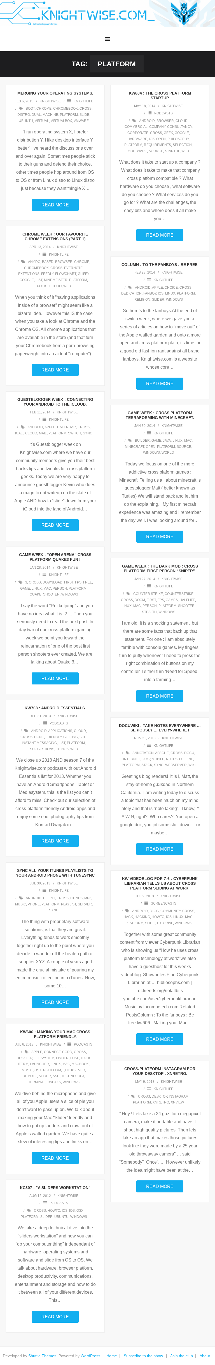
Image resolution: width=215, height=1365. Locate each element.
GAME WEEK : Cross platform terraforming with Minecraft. (160, 415)
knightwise (50, 101)
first (68, 582)
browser (165, 121)
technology (72, 1076)
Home (111, 1356)
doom (140, 600)
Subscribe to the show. (144, 1356)
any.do (34, 262)
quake (35, 594)
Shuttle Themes (42, 1356)
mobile (158, 759)
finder (62, 1058)
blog (154, 911)
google (182, 133)
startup (172, 151)
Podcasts (163, 113)
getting (70, 737)
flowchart (65, 274)
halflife (187, 600)
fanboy (149, 293)
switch (74, 433)
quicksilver (74, 1070)
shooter (51, 594)
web (185, 151)
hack (128, 917)
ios (152, 139)
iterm (23, 1064)
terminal (36, 1082)
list (39, 280)
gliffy (83, 274)
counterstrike (179, 594)
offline (186, 759)
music (20, 904)
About (205, 1356)
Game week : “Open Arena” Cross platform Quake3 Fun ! (55, 557)
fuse (74, 1058)
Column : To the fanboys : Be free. (159, 264)
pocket (43, 286)
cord (67, 1052)
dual (36, 115)
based (47, 262)
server (85, 904)
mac (188, 441)
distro (23, 115)
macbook (80, 1064)
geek (168, 133)
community (170, 911)
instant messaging (39, 743)
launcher (39, 1064)
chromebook (65, 108)
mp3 (87, 898)
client (49, 898)
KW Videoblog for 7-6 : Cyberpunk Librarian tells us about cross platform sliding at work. (160, 883)
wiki (191, 765)
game (156, 441)
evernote (73, 268)
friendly (54, 737)
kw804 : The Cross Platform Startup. (160, 95)
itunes (76, 898)
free (87, 582)
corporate (137, 133)
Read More (55, 205)
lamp (145, 759)
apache (162, 753)
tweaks (54, 1082)
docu (189, 753)
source (156, 151)
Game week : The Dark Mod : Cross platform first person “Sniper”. (160, 568)
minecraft (134, 447)
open (161, 139)
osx (37, 1070)
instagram (178, 1096)
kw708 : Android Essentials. (55, 708)
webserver (176, 765)
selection (182, 145)
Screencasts (163, 903)
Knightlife (83, 101)
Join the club (181, 1356)
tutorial (164, 923)
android (147, 121)
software (137, 151)
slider (158, 300)
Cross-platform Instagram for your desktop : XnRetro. (159, 1071)
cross (86, 108)
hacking (142, 917)
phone (34, 904)
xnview (177, 1102)
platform (69, 115)
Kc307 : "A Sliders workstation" (55, 1187)
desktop (24, 1058)
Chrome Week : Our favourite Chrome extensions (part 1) (55, 236)
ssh (56, 1076)
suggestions (42, 749)
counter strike (148, 594)
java (167, 441)
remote (30, 1076)
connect (52, 1052)
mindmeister (55, 280)
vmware (81, 121)
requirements (157, 145)
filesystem (44, 1058)
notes (171, 759)
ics (64, 1211)
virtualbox (61, 121)
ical (19, 433)
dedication (131, 293)
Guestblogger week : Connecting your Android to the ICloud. (55, 401)
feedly (47, 274)
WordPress (90, 1356)
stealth (149, 612)
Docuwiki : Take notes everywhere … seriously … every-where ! (160, 728)
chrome (44, 108)
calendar (66, 427)
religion (142, 300)
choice (171, 288)
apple (157, 288)
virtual (42, 121)
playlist (68, 904)
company (157, 127)
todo (57, 286)
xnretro (161, 1102)
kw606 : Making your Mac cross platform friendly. (55, 1034)
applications (60, 731)
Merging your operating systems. (55, 93)
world (168, 453)
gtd (83, 737)
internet (131, 759)
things (62, 749)
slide (84, 115)
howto (158, 917)
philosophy (178, 139)
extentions (28, 274)
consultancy (179, 127)
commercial (136, 127)
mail (43, 433)
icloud (30, 433)
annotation (143, 753)
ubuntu (26, 121)
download (52, 582)
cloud (182, 121)
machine (50, 115)
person (60, 588)
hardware (137, 139)
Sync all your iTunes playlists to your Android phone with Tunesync (55, 872)
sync (87, 433)
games (172, 600)
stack (146, 765)
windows (174, 300)
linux (170, 293)
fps (78, 582)
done (39, 737)
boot (30, 108)
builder (142, 441)
